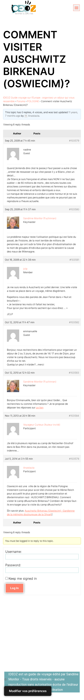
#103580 (74, 209)
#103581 (74, 259)
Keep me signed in (23, 578)
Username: (13, 551)
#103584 (74, 415)
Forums (21, 101)
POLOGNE (33, 101)
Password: (13, 565)
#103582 (74, 322)
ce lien (39, 407)
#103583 (74, 372)
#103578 (74, 458)
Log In (14, 588)
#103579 (74, 140)
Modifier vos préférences (27, 691)
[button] (76, 7)
